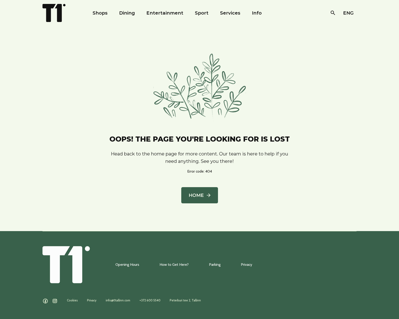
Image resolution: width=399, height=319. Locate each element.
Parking (215, 264)
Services (230, 13)
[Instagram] (55, 301)
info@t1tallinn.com (118, 300)
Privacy (246, 264)
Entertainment (164, 13)
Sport (202, 13)
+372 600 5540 (149, 300)
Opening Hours (127, 264)
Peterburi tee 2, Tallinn (185, 300)
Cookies (72, 300)
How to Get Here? (174, 264)
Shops (100, 13)
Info (257, 13)
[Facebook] (45, 301)
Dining (127, 13)
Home (196, 195)
